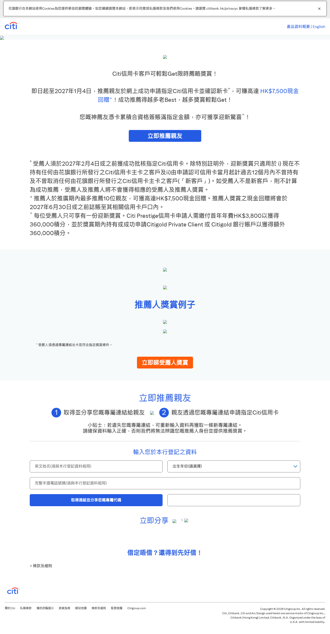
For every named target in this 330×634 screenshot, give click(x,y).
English (319, 26)
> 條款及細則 (41, 566)
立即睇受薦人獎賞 (165, 362)
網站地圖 (81, 608)
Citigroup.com (136, 608)
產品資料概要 (298, 26)
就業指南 (64, 608)
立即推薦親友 (165, 135)
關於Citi (10, 608)
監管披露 (116, 608)
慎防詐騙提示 (45, 608)
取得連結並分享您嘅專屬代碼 (96, 500)
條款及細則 (99, 608)
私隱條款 (26, 608)
